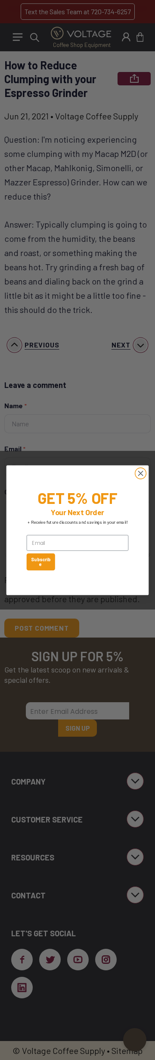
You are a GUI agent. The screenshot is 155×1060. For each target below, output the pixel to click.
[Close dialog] (140, 473)
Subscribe (41, 561)
